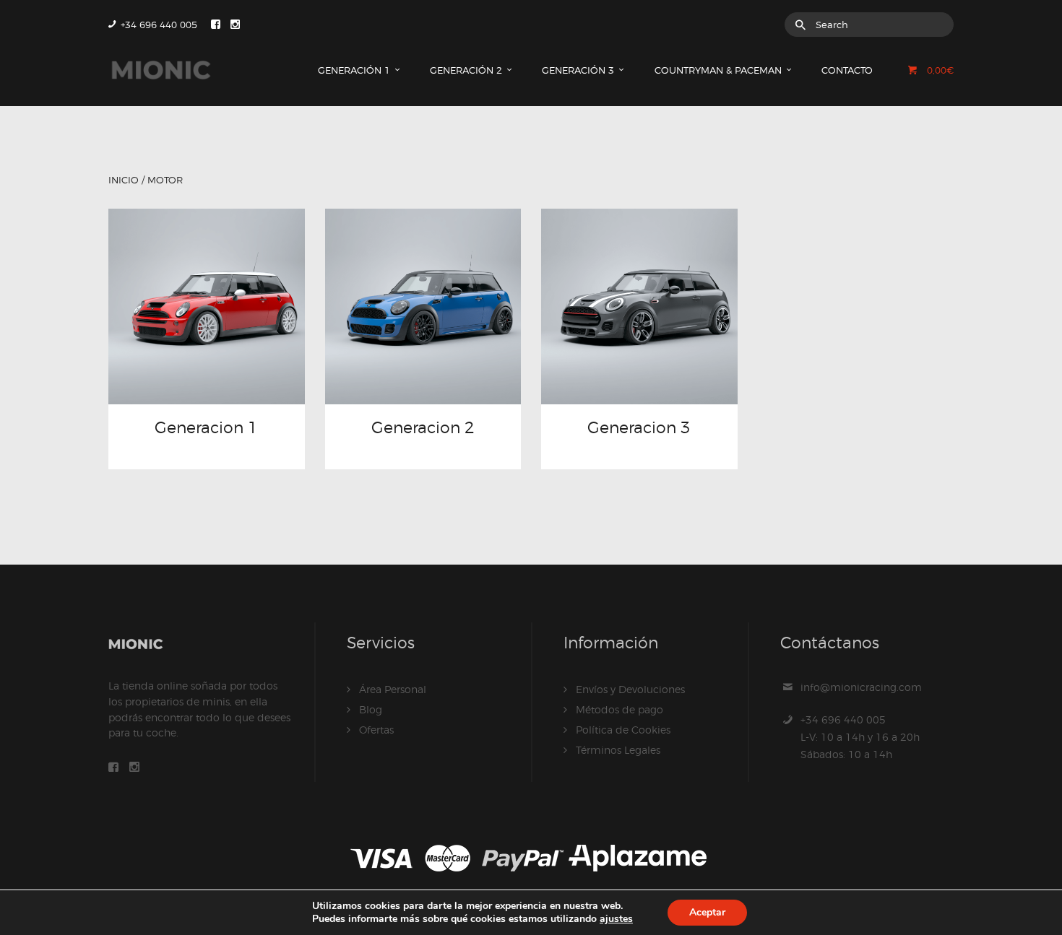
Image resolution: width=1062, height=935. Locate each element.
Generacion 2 (423, 427)
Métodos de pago (619, 709)
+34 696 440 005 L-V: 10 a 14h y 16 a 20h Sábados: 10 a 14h (860, 736)
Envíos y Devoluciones (630, 689)
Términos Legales (618, 750)
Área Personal (392, 689)
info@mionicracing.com (861, 687)
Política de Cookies (623, 729)
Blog (370, 709)
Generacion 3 (639, 427)
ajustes (616, 919)
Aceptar (707, 912)
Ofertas (376, 729)
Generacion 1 (206, 427)
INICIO (123, 180)
